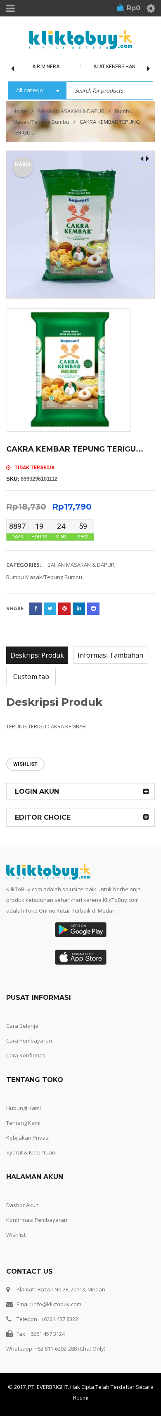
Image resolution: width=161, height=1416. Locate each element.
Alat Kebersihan (114, 67)
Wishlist (16, 1234)
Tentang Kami (23, 1122)
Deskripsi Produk (37, 655)
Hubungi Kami (23, 1108)
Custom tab (31, 676)
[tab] (37, 655)
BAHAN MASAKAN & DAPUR (71, 111)
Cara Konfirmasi (26, 1055)
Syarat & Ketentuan (30, 1152)
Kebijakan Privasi (28, 1137)
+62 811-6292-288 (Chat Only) (70, 1348)
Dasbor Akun (22, 1205)
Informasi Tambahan (110, 655)
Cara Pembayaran (29, 1040)
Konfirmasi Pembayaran (36, 1220)
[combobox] (37, 90)
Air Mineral (47, 67)
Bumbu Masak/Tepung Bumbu (44, 577)
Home (19, 111)
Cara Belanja (22, 1025)
